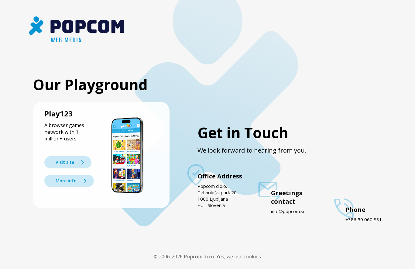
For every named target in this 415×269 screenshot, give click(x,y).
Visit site (65, 162)
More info (66, 181)
